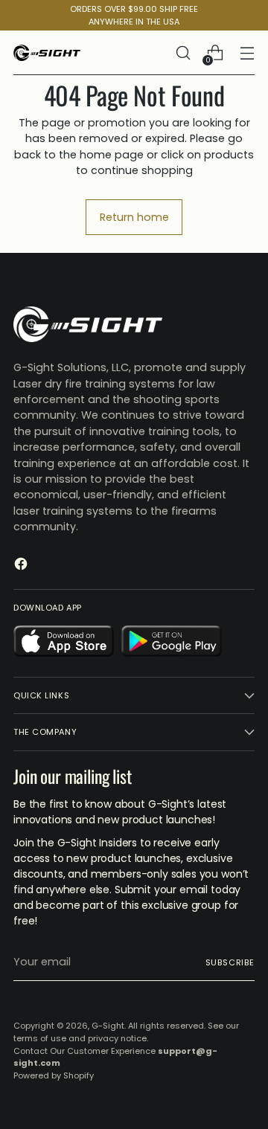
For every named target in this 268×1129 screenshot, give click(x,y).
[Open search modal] (183, 53)
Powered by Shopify (53, 1075)
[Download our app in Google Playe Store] (171, 643)
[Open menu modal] (247, 53)
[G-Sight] (46, 53)
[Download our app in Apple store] (63, 643)
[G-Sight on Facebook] (22, 566)
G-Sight (108, 1026)
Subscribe (230, 962)
